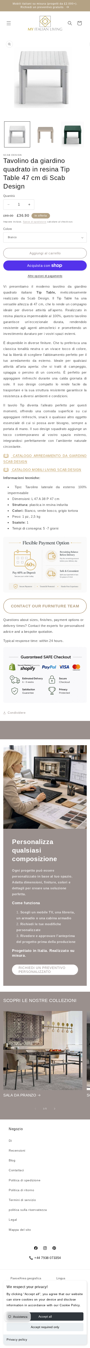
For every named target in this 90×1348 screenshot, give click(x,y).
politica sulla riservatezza (28, 1210)
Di (10, 1140)
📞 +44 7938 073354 (45, 1258)
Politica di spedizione (24, 1180)
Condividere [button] (17, 712)
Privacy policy (17, 1339)
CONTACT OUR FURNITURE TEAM (45, 606)
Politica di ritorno (21, 1190)
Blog (12, 1160)
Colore (7, 229)
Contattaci (16, 1170)
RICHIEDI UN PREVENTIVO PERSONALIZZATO (42, 969)
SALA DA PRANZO (19, 1095)
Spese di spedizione (34, 221)
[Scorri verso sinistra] (35, 1109)
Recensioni (17, 1150)
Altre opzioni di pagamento (45, 276)
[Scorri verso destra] (54, 1109)
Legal (13, 1219)
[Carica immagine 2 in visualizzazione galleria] (45, 134)
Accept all (45, 1316)
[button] (9, 23)
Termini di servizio (22, 1200)
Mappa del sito (20, 1229)
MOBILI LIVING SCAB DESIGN (46, 470)
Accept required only (45, 1327)
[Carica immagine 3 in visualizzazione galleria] (72, 134)
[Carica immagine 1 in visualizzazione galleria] (17, 134)
